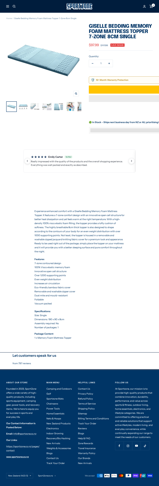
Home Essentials (55, 413)
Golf (48, 393)
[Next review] (131, 161)
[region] (79, 161)
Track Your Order (55, 463)
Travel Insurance (86, 448)
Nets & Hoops (53, 418)
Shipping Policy (86, 408)
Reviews (82, 428)
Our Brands (84, 458)
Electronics (52, 428)
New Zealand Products (58, 423)
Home (9, 18)
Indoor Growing (54, 433)
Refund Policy (85, 398)
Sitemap (82, 413)
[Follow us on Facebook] (119, 446)
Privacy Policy (85, 393)
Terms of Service (87, 403)
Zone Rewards (85, 443)
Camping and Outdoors (59, 388)
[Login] (144, 6)
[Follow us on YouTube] (136, 446)
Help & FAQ (84, 438)
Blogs (49, 453)
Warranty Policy (86, 453)
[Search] (14, 6)
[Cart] (151, 6)
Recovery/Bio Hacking (58, 438)
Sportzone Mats (55, 398)
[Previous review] (27, 161)
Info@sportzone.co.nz (24, 433)
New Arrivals (53, 443)
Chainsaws (52, 403)
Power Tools (53, 408)
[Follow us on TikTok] (145, 446)
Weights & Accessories (58, 448)
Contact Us (52, 458)
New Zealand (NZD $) (18, 475)
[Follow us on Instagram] (128, 446)
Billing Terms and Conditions (93, 418)
